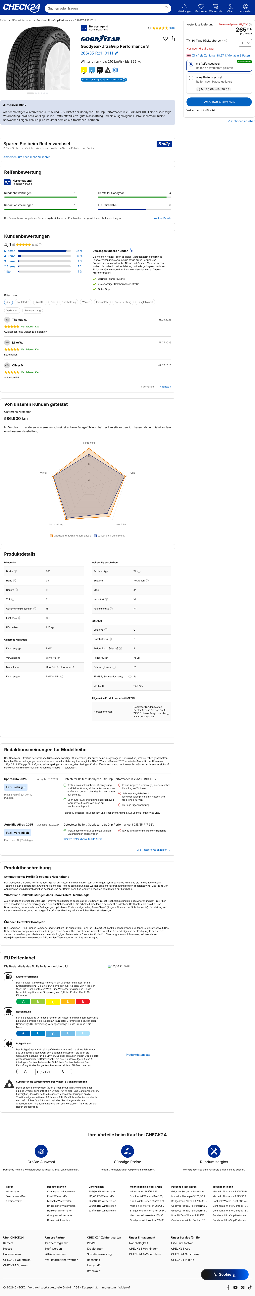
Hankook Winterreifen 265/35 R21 (148, 1215)
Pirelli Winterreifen (57, 1196)
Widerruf (124, 1287)
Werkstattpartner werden (61, 1259)
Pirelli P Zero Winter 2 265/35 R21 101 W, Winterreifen (189, 1215)
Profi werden (53, 1248)
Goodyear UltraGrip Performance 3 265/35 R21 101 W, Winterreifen (189, 1210)
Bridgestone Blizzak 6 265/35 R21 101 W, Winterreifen (189, 1201)
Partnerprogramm (56, 1243)
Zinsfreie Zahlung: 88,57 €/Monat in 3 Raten (221, 55)
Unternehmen (12, 1254)
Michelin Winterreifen (59, 1201)
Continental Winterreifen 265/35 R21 (148, 1196)
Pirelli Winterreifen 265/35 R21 (147, 1201)
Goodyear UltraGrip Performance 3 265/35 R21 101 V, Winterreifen (189, 1205)
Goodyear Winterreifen (60, 1215)
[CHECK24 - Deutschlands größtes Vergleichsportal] (21, 8)
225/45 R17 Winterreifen (102, 1210)
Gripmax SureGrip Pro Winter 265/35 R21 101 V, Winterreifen (189, 1191)
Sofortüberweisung (99, 1254)
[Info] (15, 571)
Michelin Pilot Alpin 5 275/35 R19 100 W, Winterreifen (231, 1196)
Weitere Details (162, 218)
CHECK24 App (180, 1248)
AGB (76, 1287)
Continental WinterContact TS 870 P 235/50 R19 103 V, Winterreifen (231, 1210)
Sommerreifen (14, 1201)
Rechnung (93, 1259)
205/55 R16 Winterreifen (102, 1205)
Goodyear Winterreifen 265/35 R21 (148, 1220)
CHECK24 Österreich (16, 1259)
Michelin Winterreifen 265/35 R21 (148, 1205)
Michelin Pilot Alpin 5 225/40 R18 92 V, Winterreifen (231, 1191)
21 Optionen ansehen (241, 121)
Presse (7, 1248)
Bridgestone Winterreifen (61, 1205)
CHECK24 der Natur (145, 1254)
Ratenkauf (93, 1271)
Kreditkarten (95, 1248)
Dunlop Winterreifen (58, 1220)
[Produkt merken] (165, 38)
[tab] (30, 93)
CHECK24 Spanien (15, 1265)
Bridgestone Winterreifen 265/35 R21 (148, 1210)
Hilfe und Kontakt (182, 1243)
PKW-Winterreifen (22, 20)
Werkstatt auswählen (219, 102)
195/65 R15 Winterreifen (102, 1196)
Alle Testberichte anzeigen (152, 849)
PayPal (91, 1243)
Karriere (8, 1243)
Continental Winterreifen (61, 1191)
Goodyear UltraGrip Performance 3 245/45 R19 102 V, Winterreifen (231, 1220)
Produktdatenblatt (138, 1054)
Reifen (3, 20)
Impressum (108, 1287)
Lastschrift (94, 1265)
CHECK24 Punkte (182, 1259)
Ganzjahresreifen (16, 1196)
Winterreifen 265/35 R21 (143, 1191)
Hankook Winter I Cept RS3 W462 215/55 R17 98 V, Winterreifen (231, 1201)
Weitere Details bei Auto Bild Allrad (83, 838)
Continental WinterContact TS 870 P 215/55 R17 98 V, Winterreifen (231, 1205)
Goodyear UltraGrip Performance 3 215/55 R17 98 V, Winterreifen (231, 1215)
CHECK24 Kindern (143, 1248)
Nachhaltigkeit (138, 1243)
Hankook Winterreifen (59, 1210)
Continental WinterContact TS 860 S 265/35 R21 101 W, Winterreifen (189, 1220)
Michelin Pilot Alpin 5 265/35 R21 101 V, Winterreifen (189, 1196)
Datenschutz (90, 1287)
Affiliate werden (55, 1254)
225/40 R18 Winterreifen (102, 1201)
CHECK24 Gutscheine (185, 1254)
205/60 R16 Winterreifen (102, 1191)
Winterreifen (13, 1191)
